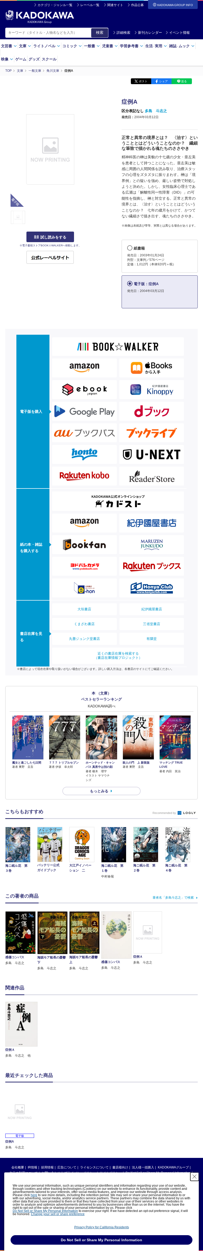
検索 (99, 32)
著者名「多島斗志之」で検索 (173, 897)
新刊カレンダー (150, 33)
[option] (21, 1030)
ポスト (143, 81)
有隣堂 (151, 639)
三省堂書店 (151, 624)
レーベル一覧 (89, 5)
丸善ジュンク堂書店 (84, 639)
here (34, 1195)
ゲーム (20, 59)
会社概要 (17, 1167)
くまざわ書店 (84, 624)
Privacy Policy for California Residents (101, 1227)
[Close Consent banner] (194, 1176)
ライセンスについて (94, 1167)
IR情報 (32, 1167)
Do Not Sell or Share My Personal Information (45, 1210)
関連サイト (115, 5)
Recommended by (165, 812)
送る (184, 81)
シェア (163, 81)
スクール (49, 59)
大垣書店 (84, 609)
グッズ (34, 59)
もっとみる (99, 791)
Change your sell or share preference (58, 1214)
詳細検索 (123, 33)
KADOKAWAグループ (173, 1167)
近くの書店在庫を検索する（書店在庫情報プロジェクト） (118, 655)
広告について (66, 1167)
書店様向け (120, 1167)
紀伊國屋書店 (151, 609)
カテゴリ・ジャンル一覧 (55, 5)
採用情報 (47, 1167)
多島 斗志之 (156, 111)
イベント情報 (179, 33)
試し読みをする (53, 237)
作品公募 (137, 5)
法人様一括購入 (143, 1167)
